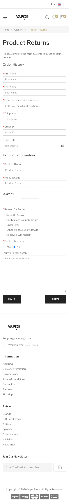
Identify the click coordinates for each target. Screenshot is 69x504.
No (18, 246)
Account (18, 29)
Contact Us (9, 384)
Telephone (10, 113)
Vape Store (33, 489)
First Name (10, 73)
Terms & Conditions (14, 379)
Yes (8, 246)
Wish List (8, 439)
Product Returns (37, 29)
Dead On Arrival (15, 214)
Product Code (12, 177)
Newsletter (9, 444)
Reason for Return (15, 209)
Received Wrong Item (18, 234)
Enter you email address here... (22, 100)
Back (11, 299)
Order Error (12, 224)
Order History (10, 434)
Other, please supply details (22, 229)
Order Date (9, 139)
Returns (7, 389)
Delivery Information (14, 368)
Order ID (9, 126)
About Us (8, 363)
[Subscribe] (59, 467)
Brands (7, 413)
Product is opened (14, 241)
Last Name (10, 86)
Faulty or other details (15, 252)
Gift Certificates (12, 418)
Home (6, 29)
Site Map (8, 394)
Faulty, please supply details (22, 219)
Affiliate (7, 424)
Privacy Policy (10, 373)
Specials (7, 429)
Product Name (12, 164)
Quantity (8, 193)
